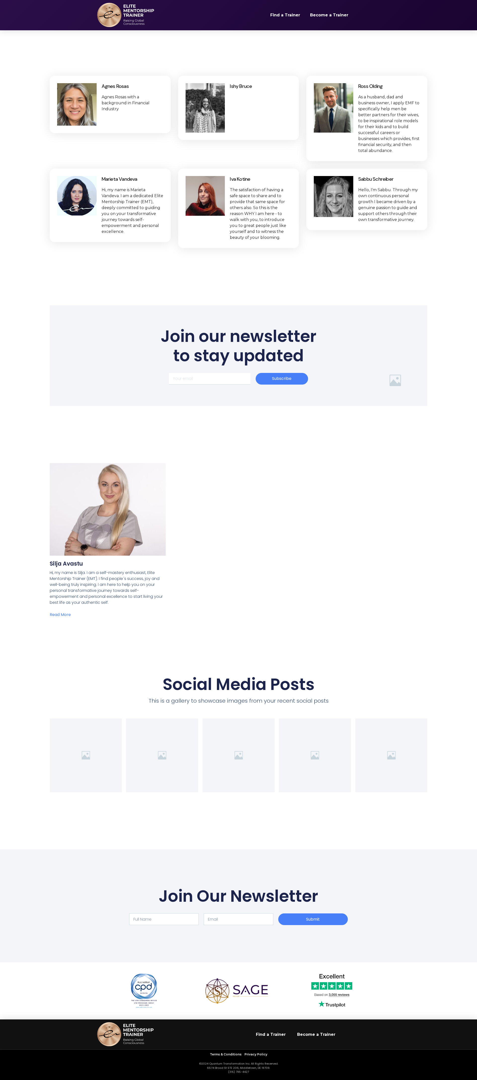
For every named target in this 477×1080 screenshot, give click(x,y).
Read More (60, 614)
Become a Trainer (329, 15)
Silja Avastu (66, 564)
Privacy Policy (255, 1054)
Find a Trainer (285, 15)
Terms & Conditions (226, 1054)
